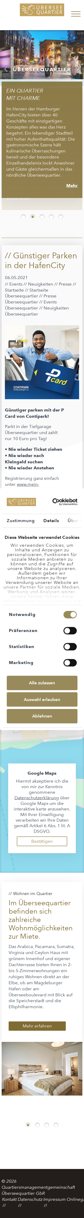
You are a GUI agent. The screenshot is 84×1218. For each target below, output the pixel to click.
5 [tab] (60, 213)
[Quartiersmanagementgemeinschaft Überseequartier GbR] (42, 15)
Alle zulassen (42, 682)
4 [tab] (51, 213)
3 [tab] (42, 213)
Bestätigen (42, 837)
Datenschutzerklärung (36, 794)
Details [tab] (51, 520)
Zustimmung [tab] (21, 520)
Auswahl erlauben (42, 699)
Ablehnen (42, 716)
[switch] (70, 630)
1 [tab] (23, 213)
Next (78, 68)
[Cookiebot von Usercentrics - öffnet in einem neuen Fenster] (57, 502)
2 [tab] (32, 213)
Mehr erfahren (37, 1022)
